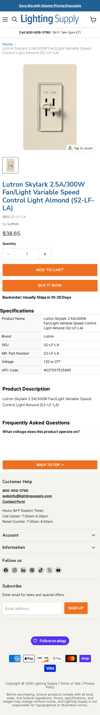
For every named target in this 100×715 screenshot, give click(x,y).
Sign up (76, 608)
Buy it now (50, 285)
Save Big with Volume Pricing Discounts (50, 6)
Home (7, 44)
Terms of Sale (70, 683)
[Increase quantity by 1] (45, 254)
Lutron (13, 223)
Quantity (9, 244)
